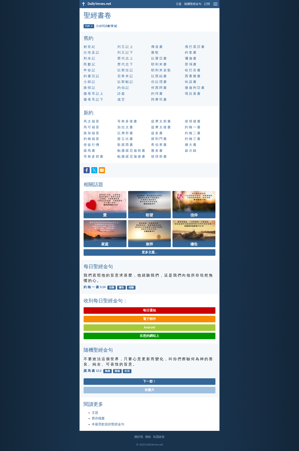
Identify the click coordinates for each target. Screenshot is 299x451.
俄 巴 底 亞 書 (194, 47)
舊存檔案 (98, 418)
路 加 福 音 (91, 133)
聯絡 (148, 437)
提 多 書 (157, 133)
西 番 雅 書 (192, 76)
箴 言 (121, 99)
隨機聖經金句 (192, 4)
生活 (127, 371)
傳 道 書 (157, 47)
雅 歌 (154, 52)
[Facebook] (87, 171)
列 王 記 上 (125, 47)
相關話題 (93, 184)
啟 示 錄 (190, 151)
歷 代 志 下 (125, 64)
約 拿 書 (190, 52)
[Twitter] (95, 171)
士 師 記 (89, 82)
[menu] (215, 5)
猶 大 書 (190, 145)
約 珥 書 (157, 93)
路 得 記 (89, 88)
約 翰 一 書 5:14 (95, 287)
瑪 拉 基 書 (192, 93)
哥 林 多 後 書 (127, 121)
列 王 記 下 (125, 52)
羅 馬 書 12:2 (92, 371)
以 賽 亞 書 (159, 58)
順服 (117, 371)
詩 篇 (121, 93)
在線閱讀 (106, 26)
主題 (178, 4)
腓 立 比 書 (125, 139)
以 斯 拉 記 (125, 70)
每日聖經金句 (98, 266)
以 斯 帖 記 (125, 82)
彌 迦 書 (190, 58)
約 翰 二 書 (192, 133)
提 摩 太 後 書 (161, 127)
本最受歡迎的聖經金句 (108, 424)
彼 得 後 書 (192, 121)
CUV (87, 26)
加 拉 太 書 (125, 127)
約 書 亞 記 (91, 76)
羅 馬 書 (89, 151)
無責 (107, 371)
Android (149, 327)
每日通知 (149, 310)
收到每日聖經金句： (106, 301)
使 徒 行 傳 (91, 145)
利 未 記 (89, 58)
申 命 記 (89, 70)
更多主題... (149, 252)
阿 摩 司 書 (159, 99)
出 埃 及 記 (91, 52)
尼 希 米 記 (125, 76)
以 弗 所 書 (125, 133)
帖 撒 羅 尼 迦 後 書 (131, 156)
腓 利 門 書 (159, 139)
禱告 (121, 287)
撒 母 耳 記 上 (93, 93)
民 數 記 (89, 64)
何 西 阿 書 (159, 88)
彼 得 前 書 (159, 156)
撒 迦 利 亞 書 (194, 88)
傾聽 (131, 287)
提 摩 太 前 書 (161, 121)
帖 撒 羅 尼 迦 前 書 (131, 151)
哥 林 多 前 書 (93, 156)
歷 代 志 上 (125, 58)
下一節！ (149, 381)
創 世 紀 (89, 47)
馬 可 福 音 (91, 127)
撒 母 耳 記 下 (93, 99)
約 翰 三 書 (192, 139)
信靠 (111, 287)
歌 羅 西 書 (125, 145)
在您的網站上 (149, 336)
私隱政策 (159, 437)
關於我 (138, 437)
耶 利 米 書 (159, 64)
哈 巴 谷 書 (192, 70)
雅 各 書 (157, 151)
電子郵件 (149, 319)
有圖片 (149, 390)
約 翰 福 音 (91, 139)
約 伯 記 (123, 88)
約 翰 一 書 (192, 127)
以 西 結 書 (159, 76)
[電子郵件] (103, 171)
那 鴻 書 (190, 64)
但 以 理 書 (159, 82)
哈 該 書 (190, 82)
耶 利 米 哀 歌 (161, 70)
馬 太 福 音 (91, 121)
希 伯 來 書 (159, 145)
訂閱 (207, 4)
